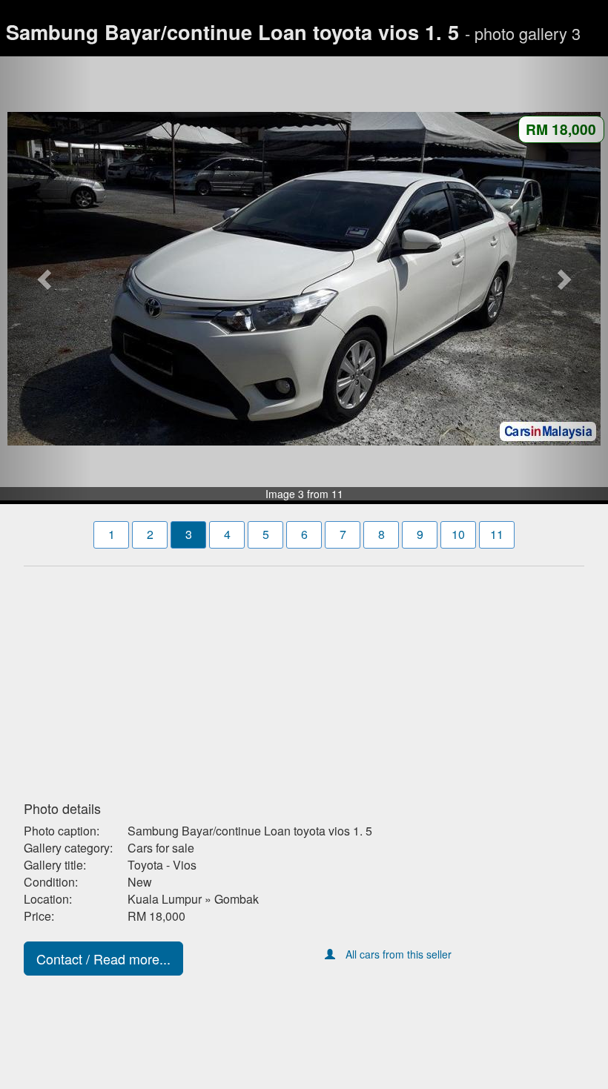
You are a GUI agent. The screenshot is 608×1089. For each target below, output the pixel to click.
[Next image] (562, 278)
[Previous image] (45, 278)
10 (458, 534)
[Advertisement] (304, 679)
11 (496, 534)
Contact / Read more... (103, 958)
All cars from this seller (399, 954)
